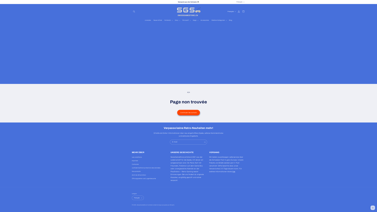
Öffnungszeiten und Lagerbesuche (144, 178)
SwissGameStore (142, 205)
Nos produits (136, 171)
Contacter (135, 164)
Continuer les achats (188, 112)
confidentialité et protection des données (146, 168)
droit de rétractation (139, 175)
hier (233, 172)
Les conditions (137, 157)
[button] (134, 11)
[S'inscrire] (204, 142)
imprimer (135, 160)
